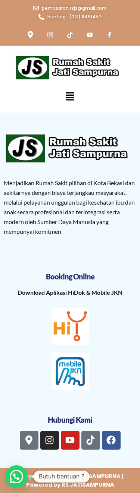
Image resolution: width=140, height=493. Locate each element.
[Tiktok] (70, 35)
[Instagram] (50, 35)
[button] (69, 97)
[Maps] (30, 35)
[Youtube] (90, 35)
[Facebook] (109, 35)
